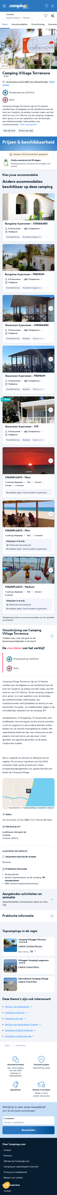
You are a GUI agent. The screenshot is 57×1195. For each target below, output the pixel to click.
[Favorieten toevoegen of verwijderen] (46, 16)
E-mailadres (9, 1119)
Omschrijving (37, 24)
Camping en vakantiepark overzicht (21, 1167)
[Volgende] (50, 308)
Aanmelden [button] (28, 1130)
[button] (6, 1185)
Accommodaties (20, 24)
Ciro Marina (20, 1045)
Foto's (5, 24)
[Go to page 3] (28, 471)
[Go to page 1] (25, 471)
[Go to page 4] (30, 471)
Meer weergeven (28, 124)
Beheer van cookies (13, 1178)
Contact (7, 1191)
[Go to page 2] (29, 319)
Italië (7, 1045)
